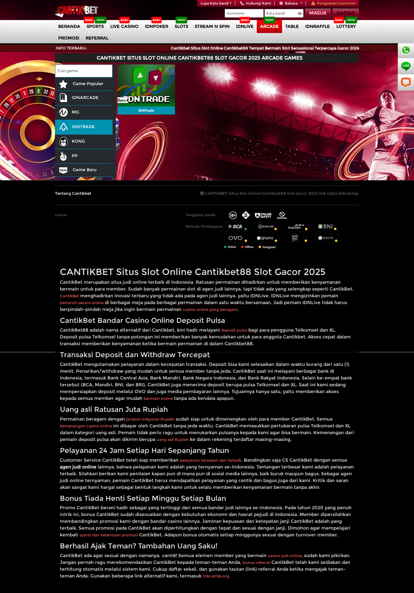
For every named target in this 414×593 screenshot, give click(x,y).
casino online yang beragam (210, 309)
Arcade (269, 26)
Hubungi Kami (258, 3)
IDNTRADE (83, 126)
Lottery (346, 26)
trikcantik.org (216, 576)
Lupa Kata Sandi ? (216, 3)
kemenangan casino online (86, 425)
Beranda (69, 26)
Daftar (346, 13)
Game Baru (83, 169)
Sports (95, 26)
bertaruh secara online (82, 302)
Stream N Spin (212, 26)
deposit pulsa (234, 330)
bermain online (158, 398)
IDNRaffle (317, 26)
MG (75, 112)
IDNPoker (156, 26)
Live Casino (124, 26)
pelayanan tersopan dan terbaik (210, 460)
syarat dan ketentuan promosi (108, 535)
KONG (78, 141)
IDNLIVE (245, 26)
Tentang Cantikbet (73, 193)
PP (75, 155)
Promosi (68, 37)
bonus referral (256, 562)
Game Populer (87, 83)
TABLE (292, 26)
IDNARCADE (85, 97)
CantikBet (69, 295)
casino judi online (284, 555)
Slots (181, 26)
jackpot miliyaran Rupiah (150, 419)
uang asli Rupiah (173, 439)
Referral (97, 37)
